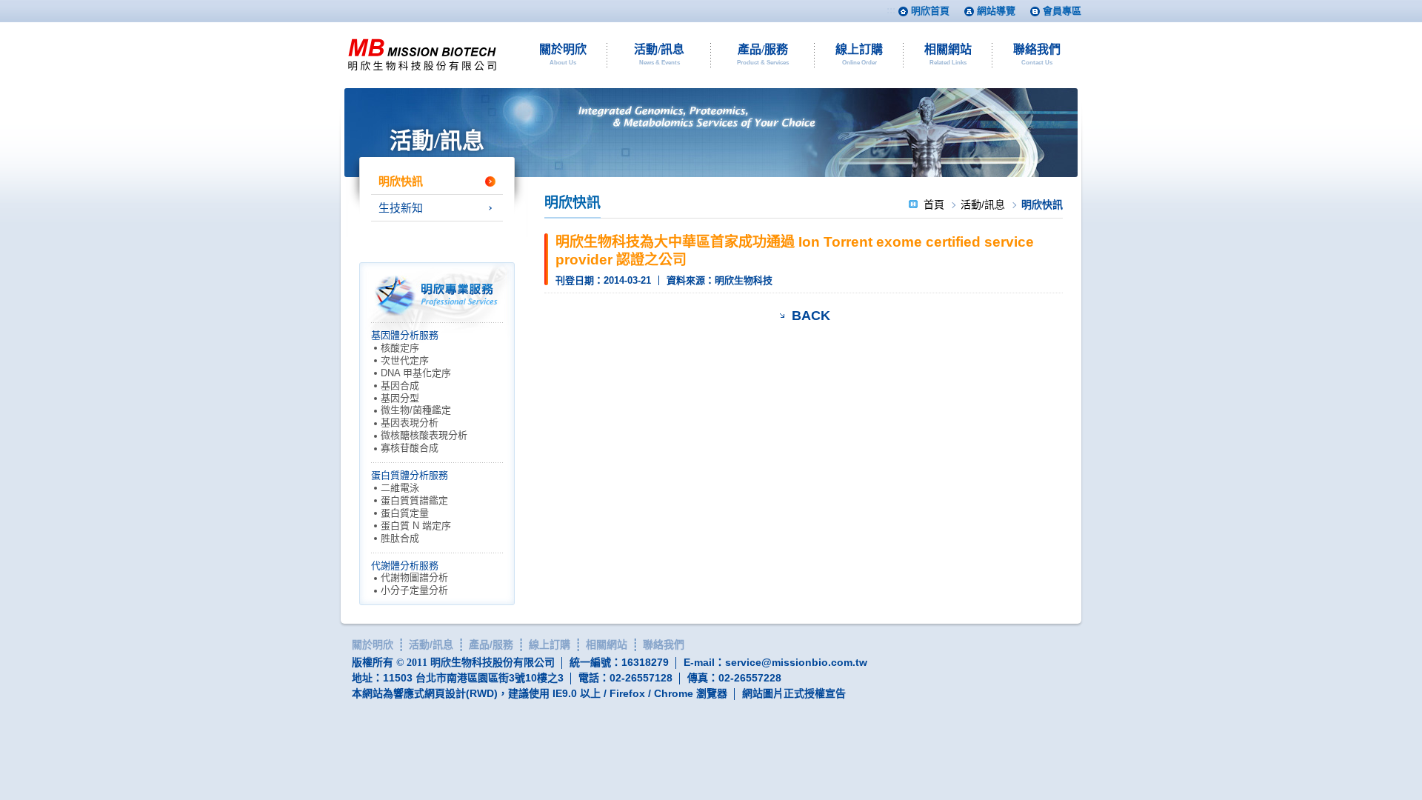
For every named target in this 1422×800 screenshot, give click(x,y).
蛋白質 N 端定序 (416, 525)
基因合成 (400, 385)
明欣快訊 (400, 181)
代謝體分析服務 (404, 565)
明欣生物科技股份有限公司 (422, 54)
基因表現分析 (409, 422)
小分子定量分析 (414, 590)
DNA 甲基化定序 (416, 373)
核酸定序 (400, 347)
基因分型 (400, 398)
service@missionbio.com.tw (796, 662)
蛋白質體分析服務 (409, 475)
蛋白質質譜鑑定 (414, 500)
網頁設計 (445, 693)
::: (891, 10)
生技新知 (400, 207)
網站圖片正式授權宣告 (794, 693)
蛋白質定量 (405, 513)
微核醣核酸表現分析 (424, 435)
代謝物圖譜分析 (414, 577)
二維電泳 (400, 487)
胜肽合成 (400, 538)
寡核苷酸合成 (409, 447)
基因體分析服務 (404, 335)
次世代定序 (405, 360)
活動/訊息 (983, 204)
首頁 (934, 204)
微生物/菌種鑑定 (416, 410)
